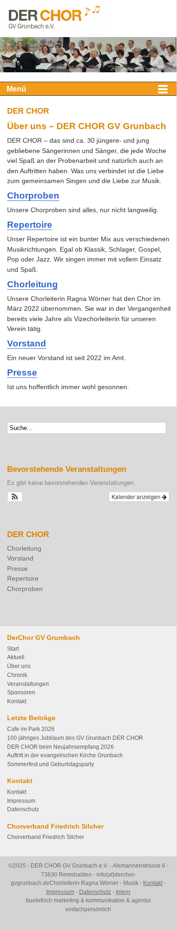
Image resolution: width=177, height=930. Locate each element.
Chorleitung (32, 284)
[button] (15, 496)
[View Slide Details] (88, 54)
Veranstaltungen (28, 684)
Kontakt (16, 701)
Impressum (21, 801)
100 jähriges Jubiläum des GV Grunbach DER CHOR (75, 738)
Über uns (19, 666)
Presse (22, 372)
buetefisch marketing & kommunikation (75, 900)
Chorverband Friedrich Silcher (45, 837)
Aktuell (15, 657)
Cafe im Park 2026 (31, 729)
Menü (16, 89)
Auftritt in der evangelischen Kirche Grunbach (65, 755)
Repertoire (29, 224)
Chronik (17, 675)
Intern (123, 892)
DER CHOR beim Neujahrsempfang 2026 (60, 747)
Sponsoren (21, 692)
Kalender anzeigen (137, 496)
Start (13, 649)
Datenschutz (23, 809)
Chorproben (33, 195)
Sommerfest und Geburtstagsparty (50, 764)
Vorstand (26, 343)
